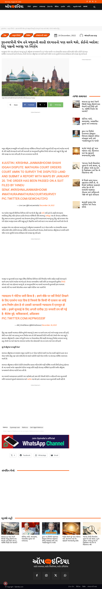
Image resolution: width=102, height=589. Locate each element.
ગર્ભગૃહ (48, 215)
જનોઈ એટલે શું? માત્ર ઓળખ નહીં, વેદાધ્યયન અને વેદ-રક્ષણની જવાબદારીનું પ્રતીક (90, 152)
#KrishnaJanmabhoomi (29, 189)
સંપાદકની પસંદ (41, 35)
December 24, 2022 (46, 205)
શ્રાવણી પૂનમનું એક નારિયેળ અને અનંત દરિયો (89, 204)
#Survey (49, 194)
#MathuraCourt (30, 194)
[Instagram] (90, 1)
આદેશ (29, 379)
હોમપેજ (3, 28)
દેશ (5, 35)
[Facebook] (87, 1)
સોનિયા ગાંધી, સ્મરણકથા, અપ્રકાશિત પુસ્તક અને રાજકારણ (90, 121)
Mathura (25, 427)
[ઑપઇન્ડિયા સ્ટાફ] (81, 35)
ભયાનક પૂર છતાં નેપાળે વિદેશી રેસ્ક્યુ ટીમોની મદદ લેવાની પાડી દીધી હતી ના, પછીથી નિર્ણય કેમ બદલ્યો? (91, 106)
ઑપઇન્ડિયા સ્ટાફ (90, 35)
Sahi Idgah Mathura (36, 427)
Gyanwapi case (15, 427)
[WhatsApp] (95, 1)
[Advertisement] (35, 257)
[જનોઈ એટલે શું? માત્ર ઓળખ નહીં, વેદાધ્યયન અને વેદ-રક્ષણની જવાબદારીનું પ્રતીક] (76, 151)
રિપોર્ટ (63, 281)
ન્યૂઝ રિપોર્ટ (10, 28)
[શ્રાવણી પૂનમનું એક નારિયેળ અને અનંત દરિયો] (76, 204)
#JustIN (8, 163)
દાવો (42, 213)
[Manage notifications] (5, 584)
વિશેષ (28, 35)
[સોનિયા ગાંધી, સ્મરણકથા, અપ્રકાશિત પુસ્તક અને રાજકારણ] (76, 121)
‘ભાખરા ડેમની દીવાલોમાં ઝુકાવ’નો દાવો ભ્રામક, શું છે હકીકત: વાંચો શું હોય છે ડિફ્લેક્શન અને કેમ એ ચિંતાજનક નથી (91, 168)
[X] (92, 1)
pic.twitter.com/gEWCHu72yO (25, 198)
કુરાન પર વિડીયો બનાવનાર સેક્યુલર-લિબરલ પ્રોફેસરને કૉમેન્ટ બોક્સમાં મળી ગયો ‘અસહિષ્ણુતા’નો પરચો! (90, 136)
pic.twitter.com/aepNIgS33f (23, 318)
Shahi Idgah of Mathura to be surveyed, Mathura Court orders (23, 431)
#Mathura (10, 194)
